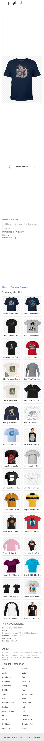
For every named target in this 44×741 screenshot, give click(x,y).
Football (5, 707)
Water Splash (27, 719)
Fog (23, 690)
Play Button (6, 685)
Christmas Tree (8, 702)
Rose (4, 698)
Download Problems (19, 287)
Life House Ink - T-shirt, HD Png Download (18, 509)
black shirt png (9, 228)
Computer (26, 715)
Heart (4, 668)
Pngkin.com (6, 724)
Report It (5, 287)
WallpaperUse (27, 694)
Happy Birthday (8, 711)
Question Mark (27, 724)
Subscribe (26, 681)
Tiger (4, 694)
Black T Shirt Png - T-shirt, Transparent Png (19, 596)
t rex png (18, 224)
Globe (4, 715)
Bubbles (5, 690)
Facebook (6, 728)
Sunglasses (6, 677)
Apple (4, 673)
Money (24, 728)
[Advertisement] (22, 34)
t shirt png (7, 224)
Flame (24, 668)
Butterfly (25, 673)
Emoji (24, 698)
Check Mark (27, 702)
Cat (23, 677)
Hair (23, 707)
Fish (23, 711)
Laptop (24, 685)
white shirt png (31, 224)
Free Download (22, 166)
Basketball (6, 681)
